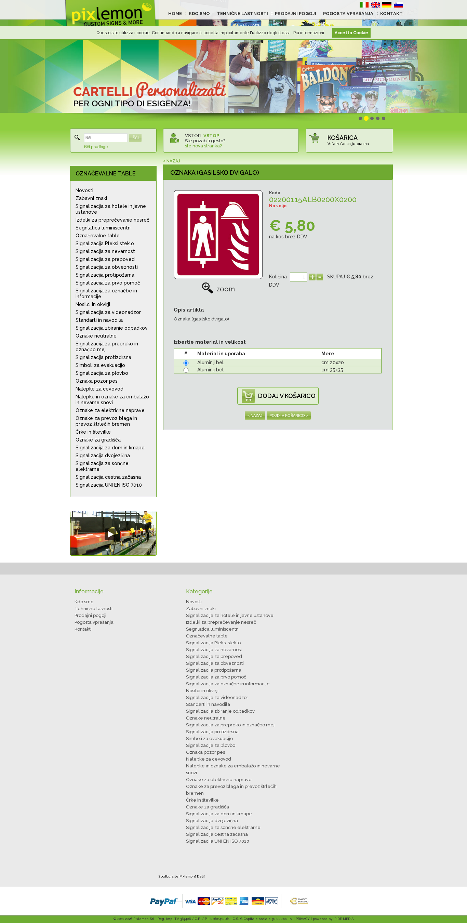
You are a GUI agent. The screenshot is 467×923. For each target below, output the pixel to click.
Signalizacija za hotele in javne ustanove (111, 209)
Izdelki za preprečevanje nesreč (112, 220)
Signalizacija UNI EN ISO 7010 (109, 485)
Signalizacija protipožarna (105, 275)
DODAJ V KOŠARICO (287, 395)
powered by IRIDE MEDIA (333, 919)
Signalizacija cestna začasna (108, 477)
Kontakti (83, 629)
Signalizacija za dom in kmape (110, 447)
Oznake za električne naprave (110, 410)
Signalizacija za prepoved (105, 259)
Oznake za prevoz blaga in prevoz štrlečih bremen (106, 421)
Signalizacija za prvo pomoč (108, 283)
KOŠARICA (343, 137)
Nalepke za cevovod (99, 389)
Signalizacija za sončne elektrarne (102, 466)
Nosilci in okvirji (93, 304)
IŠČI (135, 138)
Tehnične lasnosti (93, 608)
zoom (225, 289)
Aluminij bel (210, 362)
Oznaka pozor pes (97, 381)
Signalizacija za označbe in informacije (106, 293)
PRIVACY (303, 919)
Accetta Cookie (351, 32)
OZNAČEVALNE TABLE (106, 173)
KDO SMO (199, 13)
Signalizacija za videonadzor (108, 312)
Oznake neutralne (96, 336)
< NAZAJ (171, 161)
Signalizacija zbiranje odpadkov (112, 328)
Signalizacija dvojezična (103, 455)
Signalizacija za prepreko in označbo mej (107, 346)
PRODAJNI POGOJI (295, 13)
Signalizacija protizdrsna (103, 357)
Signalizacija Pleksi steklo (105, 243)
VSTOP (211, 135)
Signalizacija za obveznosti (107, 267)
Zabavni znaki (91, 198)
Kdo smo (84, 601)
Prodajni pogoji (90, 615)
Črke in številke (93, 432)
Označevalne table (98, 235)
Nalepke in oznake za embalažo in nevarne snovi (112, 399)
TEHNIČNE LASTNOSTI (242, 13)
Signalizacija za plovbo (102, 373)
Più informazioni (308, 32)
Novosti (84, 190)
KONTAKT (391, 13)
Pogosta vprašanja (94, 622)
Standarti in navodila (99, 320)
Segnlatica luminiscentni (104, 227)
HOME (175, 13)
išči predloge (96, 147)
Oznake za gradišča (98, 440)
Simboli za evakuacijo (100, 365)
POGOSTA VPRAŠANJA (348, 13)
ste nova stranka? (203, 145)
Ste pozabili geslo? (205, 140)
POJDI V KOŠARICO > (288, 415)
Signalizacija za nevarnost (105, 251)
